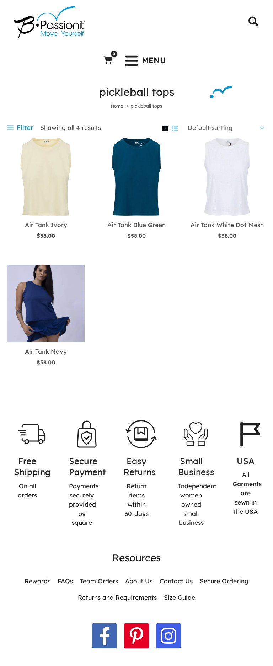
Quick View (46, 207)
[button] (253, 22)
